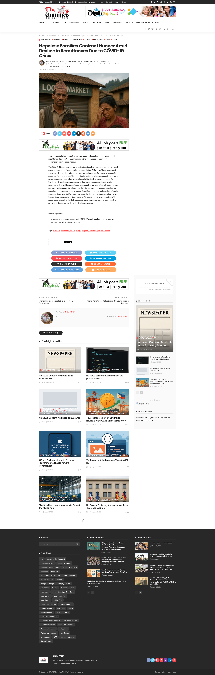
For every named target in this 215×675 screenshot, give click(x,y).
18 (128, 467)
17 (80, 557)
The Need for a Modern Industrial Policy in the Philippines (60, 506)
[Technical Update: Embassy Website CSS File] (107, 444)
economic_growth (70, 654)
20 (80, 422)
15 (80, 382)
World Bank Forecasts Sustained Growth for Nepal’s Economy (108, 302)
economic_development (50, 654)
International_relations (51, 499)
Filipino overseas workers (50, 663)
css (42, 646)
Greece (44, 370)
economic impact (64, 650)
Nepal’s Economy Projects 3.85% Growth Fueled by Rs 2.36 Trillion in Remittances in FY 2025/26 (107, 550)
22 (80, 470)
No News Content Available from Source (59, 417)
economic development (56, 646)
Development (46, 39)
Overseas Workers (57, 22)
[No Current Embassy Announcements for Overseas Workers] (107, 489)
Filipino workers (70, 663)
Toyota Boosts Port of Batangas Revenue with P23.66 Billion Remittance (106, 419)
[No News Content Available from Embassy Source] (60, 360)
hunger (80, 61)
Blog (101, 2)
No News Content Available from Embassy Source (56, 377)
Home (41, 22)
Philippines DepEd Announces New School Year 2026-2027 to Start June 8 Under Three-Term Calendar (162, 654)
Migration (93, 413)
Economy (57, 39)
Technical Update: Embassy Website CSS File (107, 461)
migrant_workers (89, 61)
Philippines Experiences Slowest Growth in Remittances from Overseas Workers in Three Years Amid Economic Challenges (113, 633)
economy (44, 658)
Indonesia (96, 22)
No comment (66, 66)
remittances (105, 61)
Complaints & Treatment (70, 408)
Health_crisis (98, 39)
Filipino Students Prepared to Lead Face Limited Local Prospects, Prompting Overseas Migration (114, 647)
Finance (87, 39)
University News (67, 413)
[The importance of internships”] (141, 633)
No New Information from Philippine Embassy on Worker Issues (104, 594)
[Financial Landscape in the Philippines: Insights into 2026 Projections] (60, 576)
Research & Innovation (50, 413)
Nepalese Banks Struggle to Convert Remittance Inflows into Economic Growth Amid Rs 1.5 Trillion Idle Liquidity (163, 668)
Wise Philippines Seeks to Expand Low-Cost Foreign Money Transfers (114, 658)
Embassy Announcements (148, 22)
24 (128, 512)
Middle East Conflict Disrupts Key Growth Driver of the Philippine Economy (106, 669)
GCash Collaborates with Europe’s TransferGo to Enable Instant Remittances (56, 462)
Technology (73, 455)
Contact (109, 2)
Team (117, 2)
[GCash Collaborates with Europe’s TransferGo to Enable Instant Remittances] (60, 444)
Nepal (85, 22)
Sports (129, 22)
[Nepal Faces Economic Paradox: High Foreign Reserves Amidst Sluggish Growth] (60, 531)
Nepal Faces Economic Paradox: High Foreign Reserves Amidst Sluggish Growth (58, 550)
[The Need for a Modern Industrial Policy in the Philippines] (60, 489)
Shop (124, 2)
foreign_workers (64, 671)
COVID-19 (61, 61)
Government (115, 454)
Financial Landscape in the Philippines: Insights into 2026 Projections (58, 594)
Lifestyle (117, 22)
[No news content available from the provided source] (107, 360)
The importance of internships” (161, 630)
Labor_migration (48, 542)
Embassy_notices (69, 369)
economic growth (47, 650)
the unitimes (50, 61)
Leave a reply (49, 333)
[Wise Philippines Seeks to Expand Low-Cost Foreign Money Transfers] (93, 660)
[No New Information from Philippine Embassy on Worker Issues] (107, 576)
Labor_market (68, 499)
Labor (108, 39)
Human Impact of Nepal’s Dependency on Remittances (56, 302)
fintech (59, 667)
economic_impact (71, 61)
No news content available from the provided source (104, 377)
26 (128, 424)
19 (128, 382)
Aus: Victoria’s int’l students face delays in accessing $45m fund (161, 642)
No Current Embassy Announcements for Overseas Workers (107, 506)
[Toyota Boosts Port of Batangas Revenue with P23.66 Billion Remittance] (107, 402)
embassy (54, 658)
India (107, 22)
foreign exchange (47, 671)
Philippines (74, 22)
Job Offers (70, 410)
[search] (174, 2)
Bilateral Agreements (50, 408)
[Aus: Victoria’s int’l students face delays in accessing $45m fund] (141, 644)
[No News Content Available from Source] (60, 402)
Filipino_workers (47, 667)
